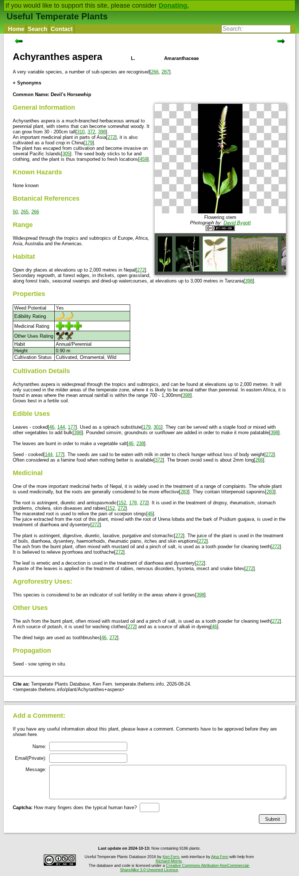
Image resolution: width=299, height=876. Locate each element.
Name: (39, 746)
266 (155, 72)
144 (61, 427)
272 (111, 137)
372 (91, 131)
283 (184, 491)
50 (15, 212)
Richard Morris (169, 861)
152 (122, 502)
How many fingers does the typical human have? (75, 807)
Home (16, 29)
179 (89, 142)
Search (37, 29)
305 (66, 153)
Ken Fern (171, 856)
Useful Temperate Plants (57, 16)
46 (51, 427)
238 (140, 443)
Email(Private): (30, 758)
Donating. (174, 5)
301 (157, 427)
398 (102, 131)
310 (81, 131)
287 (165, 72)
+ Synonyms (27, 83)
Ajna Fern (219, 856)
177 (71, 427)
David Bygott (237, 222)
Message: (36, 769)
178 (133, 502)
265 (24, 212)
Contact (62, 29)
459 (143, 159)
